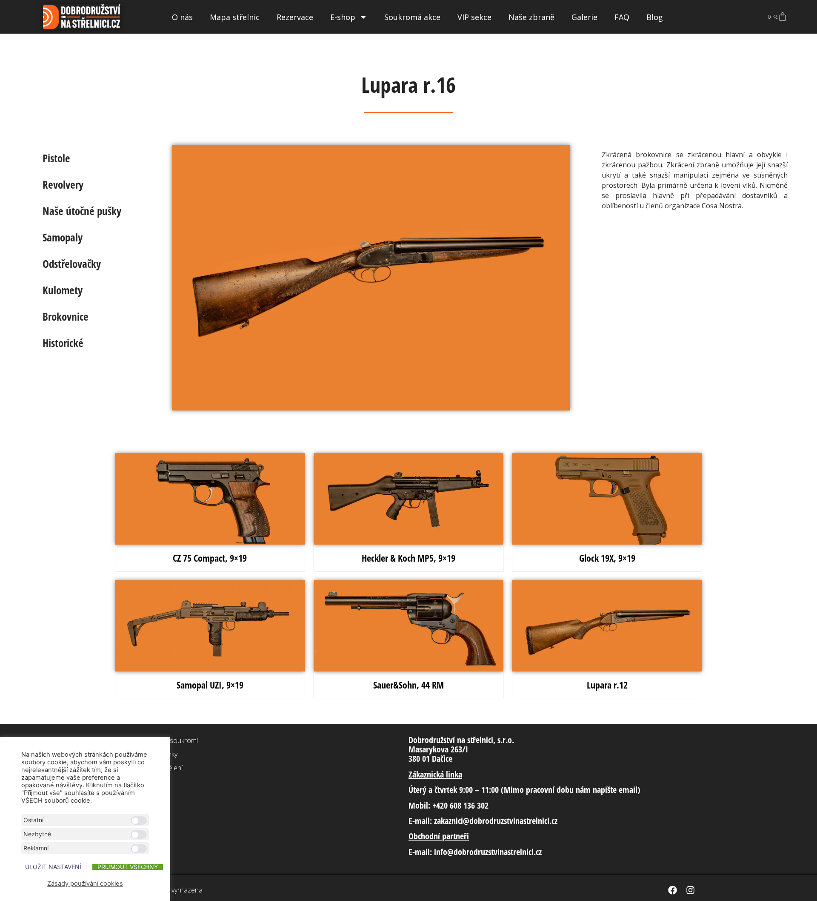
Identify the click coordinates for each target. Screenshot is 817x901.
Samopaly (63, 237)
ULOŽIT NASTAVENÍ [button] (53, 867)
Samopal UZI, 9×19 (210, 684)
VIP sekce (474, 17)
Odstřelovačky (72, 263)
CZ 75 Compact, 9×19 (210, 557)
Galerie (584, 17)
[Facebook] (672, 890)
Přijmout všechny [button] (127, 867)
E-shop (342, 17)
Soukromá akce (412, 17)
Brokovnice (66, 316)
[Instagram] (690, 890)
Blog (654, 17)
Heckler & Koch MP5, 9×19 (408, 557)
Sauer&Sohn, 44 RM (408, 684)
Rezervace (295, 17)
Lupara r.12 (607, 684)
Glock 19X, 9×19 (607, 557)
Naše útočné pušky (82, 211)
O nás (182, 17)
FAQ (621, 17)
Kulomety (63, 290)
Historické (63, 343)
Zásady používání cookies (85, 883)
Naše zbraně (531, 17)
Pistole (56, 158)
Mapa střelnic (235, 17)
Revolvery (63, 184)
